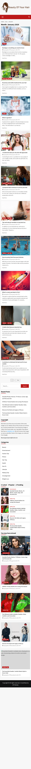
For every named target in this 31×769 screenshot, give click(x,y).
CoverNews (24, 683)
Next (18, 380)
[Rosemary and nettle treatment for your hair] (15, 71)
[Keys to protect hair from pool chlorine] (15, 245)
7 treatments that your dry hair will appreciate (14, 152)
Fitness (4, 456)
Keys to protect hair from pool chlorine (12, 257)
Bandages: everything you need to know (13, 48)
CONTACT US (10, 431)
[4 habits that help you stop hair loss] (15, 315)
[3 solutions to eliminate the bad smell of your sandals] (15, 350)
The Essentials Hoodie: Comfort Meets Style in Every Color (14, 414)
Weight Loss (5, 479)
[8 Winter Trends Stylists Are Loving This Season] (5, 500)
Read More (4, 58)
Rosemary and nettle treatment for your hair (14, 83)
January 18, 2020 (14, 259)
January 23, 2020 (14, 189)
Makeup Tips (5, 472)
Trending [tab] (20, 485)
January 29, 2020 (14, 85)
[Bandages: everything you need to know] (15, 36)
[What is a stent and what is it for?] (15, 280)
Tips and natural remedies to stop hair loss (13, 222)
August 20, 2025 (14, 561)
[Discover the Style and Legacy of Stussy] (5, 517)
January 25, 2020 (14, 120)
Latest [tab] (4, 485)
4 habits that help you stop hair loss (12, 327)
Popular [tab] (12, 485)
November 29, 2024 (15, 618)
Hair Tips (9, 78)
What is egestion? (7, 118)
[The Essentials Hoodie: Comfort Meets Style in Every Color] (5, 526)
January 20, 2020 (14, 224)
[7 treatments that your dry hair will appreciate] (15, 141)
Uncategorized (6, 475)
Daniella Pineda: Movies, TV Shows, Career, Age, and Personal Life (15, 397)
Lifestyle (4, 469)
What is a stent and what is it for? (11, 292)
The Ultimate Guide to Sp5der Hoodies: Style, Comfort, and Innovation (14, 405)
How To (4, 466)
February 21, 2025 (14, 588)
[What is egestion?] (15, 106)
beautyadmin (6, 50)
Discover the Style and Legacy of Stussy (12, 410)
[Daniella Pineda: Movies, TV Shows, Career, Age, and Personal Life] (5, 491)
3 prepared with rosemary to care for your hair (14, 187)
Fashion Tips (5, 358)
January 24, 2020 (14, 154)
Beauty (4, 78)
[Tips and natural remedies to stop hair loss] (15, 210)
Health (4, 43)
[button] (2, 17)
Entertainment (6, 450)
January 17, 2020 (14, 329)
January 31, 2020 (14, 50)
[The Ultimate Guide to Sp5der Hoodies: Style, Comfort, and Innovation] (5, 509)
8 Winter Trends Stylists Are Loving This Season (15, 401)
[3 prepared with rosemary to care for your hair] (15, 175)
